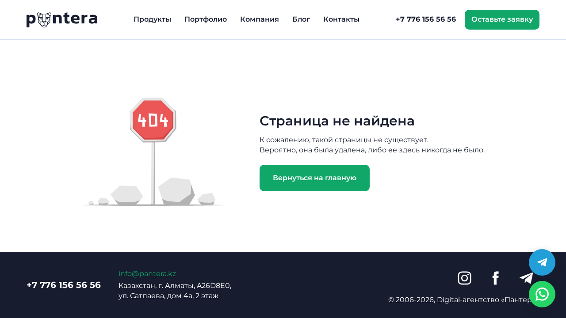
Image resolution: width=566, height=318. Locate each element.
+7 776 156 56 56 (426, 19)
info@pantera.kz (147, 273)
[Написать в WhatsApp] (542, 294)
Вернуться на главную (314, 178)
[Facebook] (495, 278)
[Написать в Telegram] (542, 262)
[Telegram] (526, 278)
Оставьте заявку (502, 19)
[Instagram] (464, 278)
